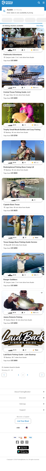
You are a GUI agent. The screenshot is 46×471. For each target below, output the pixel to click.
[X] (22, 442)
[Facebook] (17, 442)
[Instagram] (26, 442)
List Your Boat (23, 421)
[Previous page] (4, 375)
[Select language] (26, 427)
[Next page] (41, 375)
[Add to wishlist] (41, 30)
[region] (23, 50)
